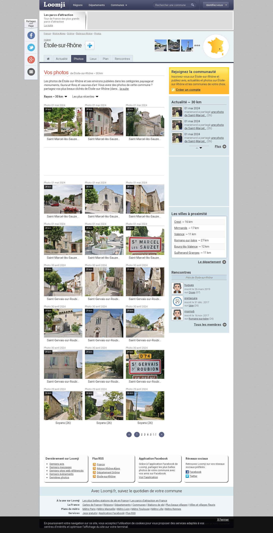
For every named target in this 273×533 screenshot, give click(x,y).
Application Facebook (111, 513)
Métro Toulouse (140, 508)
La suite (48, 25)
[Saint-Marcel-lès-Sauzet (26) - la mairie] (63, 240)
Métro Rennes (173, 508)
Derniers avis (57, 463)
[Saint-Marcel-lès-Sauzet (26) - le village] (63, 122)
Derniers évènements (62, 474)
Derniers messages (61, 467)
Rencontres (122, 59)
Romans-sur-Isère (185, 240)
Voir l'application (148, 477)
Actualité (62, 59)
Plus (218, 146)
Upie (191, 305)
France (47, 33)
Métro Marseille (106, 508)
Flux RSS (98, 458)
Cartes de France (92, 504)
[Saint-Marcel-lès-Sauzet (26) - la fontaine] (104, 240)
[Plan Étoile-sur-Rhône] (216, 46)
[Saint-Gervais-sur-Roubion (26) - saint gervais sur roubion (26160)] (145, 364)
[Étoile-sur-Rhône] (48, 58)
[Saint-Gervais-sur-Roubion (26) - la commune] (63, 281)
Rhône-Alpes (59, 33)
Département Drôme (108, 472)
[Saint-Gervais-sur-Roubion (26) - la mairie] (63, 364)
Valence (179, 234)
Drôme (70, 33)
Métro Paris (89, 508)
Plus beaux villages (176, 504)
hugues (189, 285)
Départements (123, 504)
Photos (97, 33)
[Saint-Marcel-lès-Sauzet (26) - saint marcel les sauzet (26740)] (145, 240)
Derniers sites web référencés (67, 470)
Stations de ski (155, 504)
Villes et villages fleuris (202, 504)
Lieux (93, 59)
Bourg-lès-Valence (186, 246)
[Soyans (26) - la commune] (63, 405)
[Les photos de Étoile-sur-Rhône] (197, 45)
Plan (106, 59)
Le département (209, 262)
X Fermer (223, 519)
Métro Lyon (123, 508)
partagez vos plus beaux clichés (64, 88)
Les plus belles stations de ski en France (106, 500)
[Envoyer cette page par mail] (31, 72)
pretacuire (190, 298)
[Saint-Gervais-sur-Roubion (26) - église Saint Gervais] (104, 323)
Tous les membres (207, 324)
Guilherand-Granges (186, 252)
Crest (177, 221)
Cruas (192, 292)
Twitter (193, 476)
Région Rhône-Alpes (108, 468)
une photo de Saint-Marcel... (204, 113)
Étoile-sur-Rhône (84, 33)
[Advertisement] (160, 21)
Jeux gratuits (90, 513)
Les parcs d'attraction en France (149, 500)
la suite (124, 88)
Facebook (195, 471)
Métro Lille (157, 508)
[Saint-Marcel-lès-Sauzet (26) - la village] (104, 122)
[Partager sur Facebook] (31, 35)
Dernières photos (59, 477)
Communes (139, 504)
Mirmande (180, 228)
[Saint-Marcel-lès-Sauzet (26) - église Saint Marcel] (104, 199)
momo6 (189, 311)
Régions (108, 504)
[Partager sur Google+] (31, 59)
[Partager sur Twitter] (31, 47)
